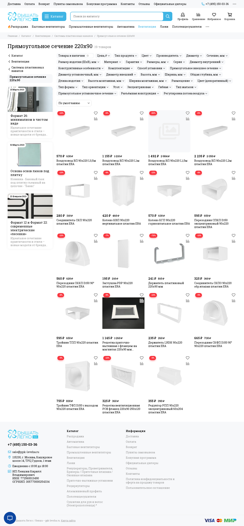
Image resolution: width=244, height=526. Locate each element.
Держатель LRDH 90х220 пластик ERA (165, 344)
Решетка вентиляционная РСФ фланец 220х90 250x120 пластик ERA (121, 409)
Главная (12, 35)
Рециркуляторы (78, 486)
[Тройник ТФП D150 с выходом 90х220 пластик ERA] (77, 376)
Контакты (128, 4)
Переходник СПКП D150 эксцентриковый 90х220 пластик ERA (211, 223)
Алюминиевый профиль (84, 491)
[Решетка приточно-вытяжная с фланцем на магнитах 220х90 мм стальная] (123, 313)
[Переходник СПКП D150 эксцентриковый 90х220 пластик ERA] (215, 191)
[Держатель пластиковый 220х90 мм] (169, 254)
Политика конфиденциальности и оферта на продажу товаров (150, 480)
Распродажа (75, 436)
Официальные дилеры (170, 4)
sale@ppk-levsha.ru (25, 452)
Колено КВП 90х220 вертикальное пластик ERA (121, 221)
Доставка (14, 4)
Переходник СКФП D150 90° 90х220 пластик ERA (213, 344)
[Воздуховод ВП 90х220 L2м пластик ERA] (215, 131)
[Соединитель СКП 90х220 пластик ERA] (77, 191)
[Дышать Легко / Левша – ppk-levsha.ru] (23, 16)
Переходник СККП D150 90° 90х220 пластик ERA (75, 284)
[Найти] (167, 16)
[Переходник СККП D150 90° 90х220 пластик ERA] (77, 254)
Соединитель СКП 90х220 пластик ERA (74, 221)
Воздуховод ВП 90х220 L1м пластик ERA (121, 162)
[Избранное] (96, 113)
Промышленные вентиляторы (91, 26)
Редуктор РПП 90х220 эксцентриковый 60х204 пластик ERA (165, 409)
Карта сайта (68, 520)
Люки (164, 26)
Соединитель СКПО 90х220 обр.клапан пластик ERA (213, 284)
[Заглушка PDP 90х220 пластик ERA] (123, 254)
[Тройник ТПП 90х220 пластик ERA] (77, 313)
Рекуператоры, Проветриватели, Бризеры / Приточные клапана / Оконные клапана (90, 472)
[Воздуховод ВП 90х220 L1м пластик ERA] (123, 131)
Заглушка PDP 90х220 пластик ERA (117, 284)
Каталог (26, 35)
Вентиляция (147, 26)
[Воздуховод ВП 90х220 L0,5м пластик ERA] (77, 131)
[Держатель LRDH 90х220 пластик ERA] (169, 313)
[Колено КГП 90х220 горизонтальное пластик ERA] (169, 191)
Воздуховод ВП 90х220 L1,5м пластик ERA (168, 162)
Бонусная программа (102, 4)
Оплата (29, 4)
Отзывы (144, 4)
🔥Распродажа (18, 26)
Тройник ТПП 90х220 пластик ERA (77, 344)
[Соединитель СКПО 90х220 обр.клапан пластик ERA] (215, 254)
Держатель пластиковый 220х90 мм (166, 284)
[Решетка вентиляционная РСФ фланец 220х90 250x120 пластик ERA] (123, 376)
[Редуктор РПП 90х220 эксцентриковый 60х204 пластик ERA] (169, 376)
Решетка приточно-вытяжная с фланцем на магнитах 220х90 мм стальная (119, 346)
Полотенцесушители (187, 26)
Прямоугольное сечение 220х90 (28, 78)
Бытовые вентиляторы (48, 26)
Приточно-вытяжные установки (90, 480)
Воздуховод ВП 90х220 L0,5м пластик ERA (76, 162)
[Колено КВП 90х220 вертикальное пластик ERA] (123, 191)
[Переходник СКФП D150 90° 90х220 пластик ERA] (215, 313)
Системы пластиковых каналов (73, 35)
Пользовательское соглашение (148, 488)
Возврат (44, 4)
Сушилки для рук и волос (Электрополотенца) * (85, 503)
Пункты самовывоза (68, 4)
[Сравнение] (96, 119)
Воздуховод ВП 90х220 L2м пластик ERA (213, 162)
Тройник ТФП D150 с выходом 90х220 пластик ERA (77, 407)
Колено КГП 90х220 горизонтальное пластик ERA (169, 221)
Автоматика (125, 26)
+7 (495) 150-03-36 (217, 4)
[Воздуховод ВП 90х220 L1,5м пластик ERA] (169, 131)
